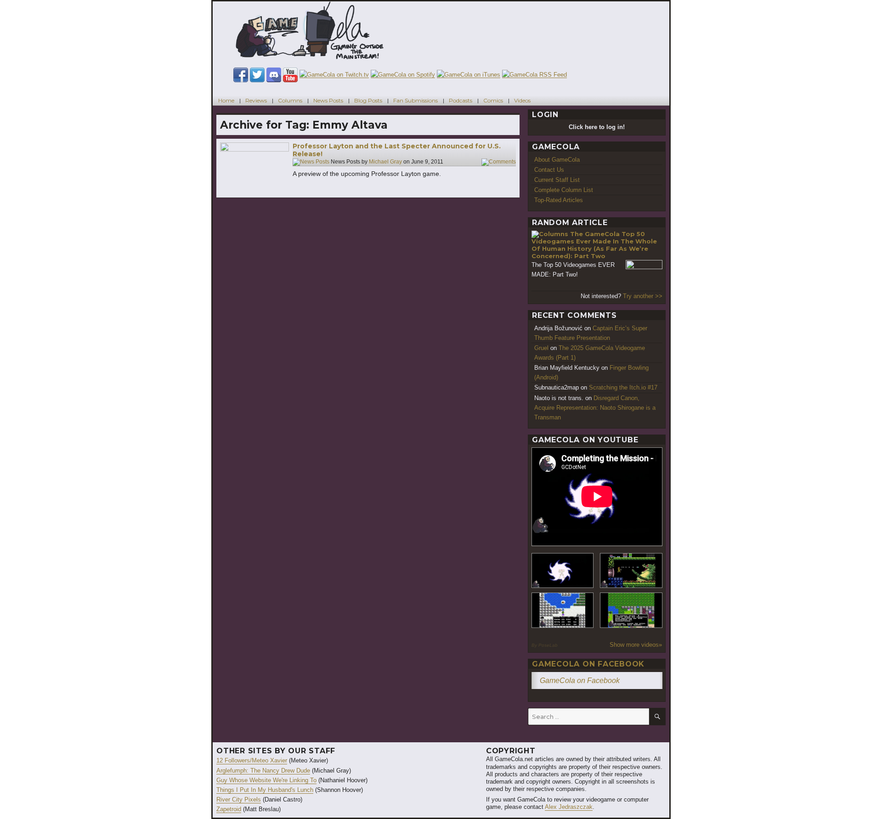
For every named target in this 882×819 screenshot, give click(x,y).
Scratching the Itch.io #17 (623, 387)
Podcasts (460, 100)
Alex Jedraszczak (569, 806)
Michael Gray (385, 161)
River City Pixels (238, 799)
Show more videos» (636, 644)
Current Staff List (557, 179)
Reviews (256, 100)
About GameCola (557, 159)
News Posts (328, 100)
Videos (522, 100)
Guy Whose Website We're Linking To (266, 780)
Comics (493, 100)
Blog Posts (368, 100)
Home (226, 100)
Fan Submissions (415, 100)
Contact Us (549, 169)
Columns (290, 100)
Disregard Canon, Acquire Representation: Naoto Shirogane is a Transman (595, 408)
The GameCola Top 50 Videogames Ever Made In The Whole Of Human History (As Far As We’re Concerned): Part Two (594, 245)
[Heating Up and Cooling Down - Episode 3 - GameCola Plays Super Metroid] (631, 570)
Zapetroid (228, 809)
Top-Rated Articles (558, 200)
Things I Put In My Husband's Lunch (264, 789)
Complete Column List (563, 189)
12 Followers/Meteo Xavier (251, 760)
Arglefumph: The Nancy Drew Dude (263, 770)
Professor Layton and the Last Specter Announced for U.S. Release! (397, 150)
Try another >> (642, 296)
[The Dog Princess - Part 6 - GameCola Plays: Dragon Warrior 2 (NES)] (631, 610)
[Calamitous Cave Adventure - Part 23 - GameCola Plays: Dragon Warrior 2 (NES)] (562, 610)
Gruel (541, 348)
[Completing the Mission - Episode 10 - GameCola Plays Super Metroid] (562, 570)
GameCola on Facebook (588, 664)
